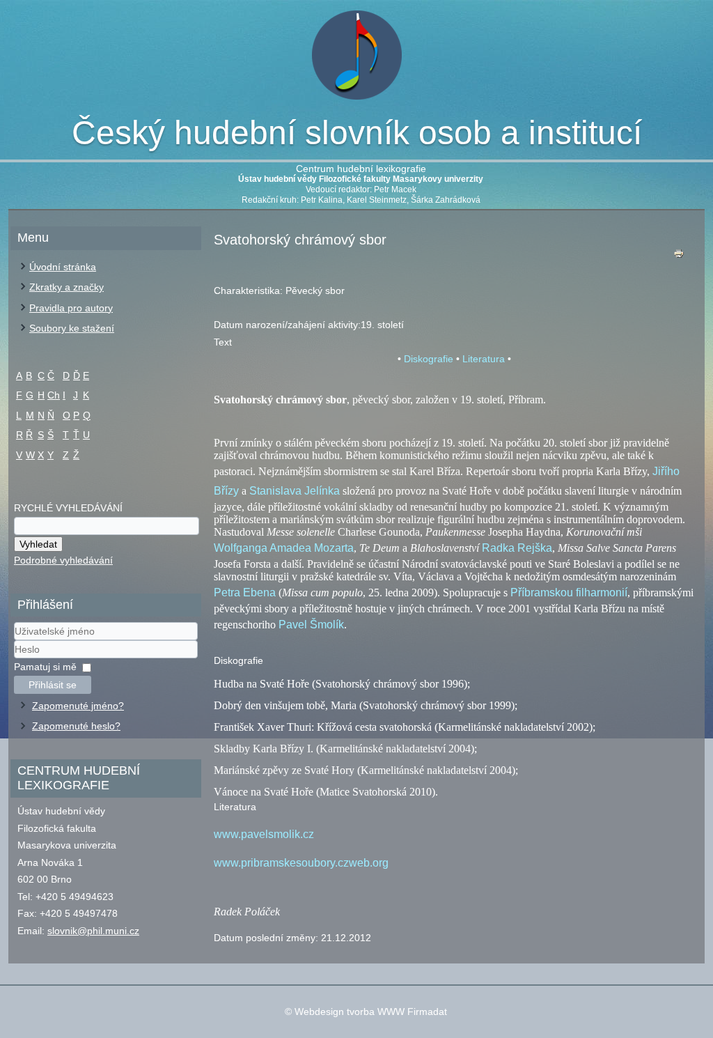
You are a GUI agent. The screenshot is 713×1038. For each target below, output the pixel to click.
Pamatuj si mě (45, 666)
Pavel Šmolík (311, 624)
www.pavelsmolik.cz (264, 834)
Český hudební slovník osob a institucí (357, 132)
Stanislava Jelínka (294, 491)
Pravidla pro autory (71, 307)
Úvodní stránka (62, 266)
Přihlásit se (53, 684)
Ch (53, 395)
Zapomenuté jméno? (78, 705)
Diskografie (428, 358)
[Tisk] (678, 256)
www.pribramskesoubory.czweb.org (301, 863)
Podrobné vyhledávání (63, 560)
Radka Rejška (517, 548)
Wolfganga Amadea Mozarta (284, 548)
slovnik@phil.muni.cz (93, 930)
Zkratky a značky (66, 287)
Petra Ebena (245, 592)
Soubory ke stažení (71, 328)
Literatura (483, 358)
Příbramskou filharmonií (568, 592)
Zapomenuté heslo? (76, 725)
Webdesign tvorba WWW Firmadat (371, 1011)
